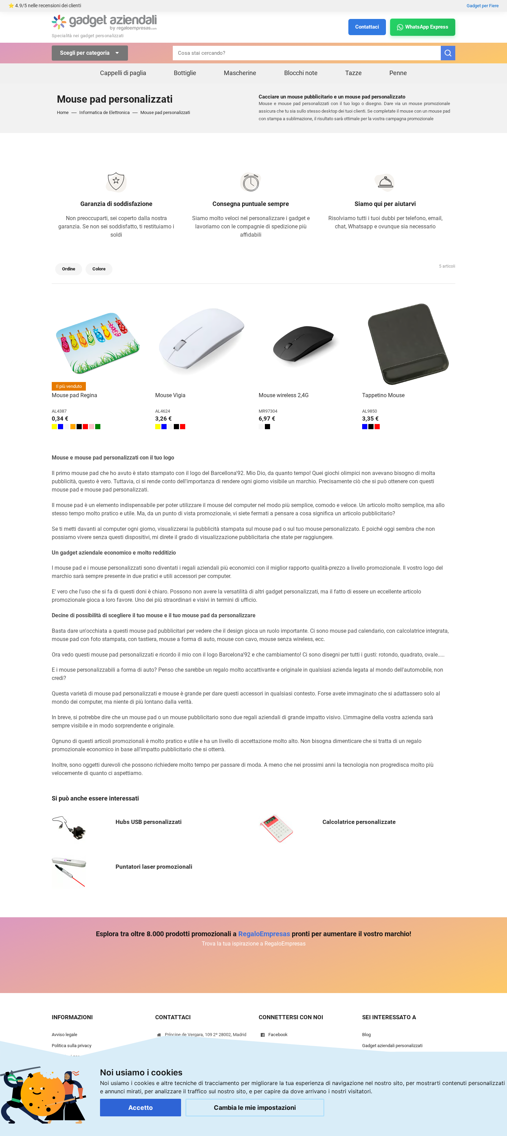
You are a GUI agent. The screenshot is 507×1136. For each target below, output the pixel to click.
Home (63, 112)
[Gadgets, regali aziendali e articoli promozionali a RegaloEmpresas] (104, 22)
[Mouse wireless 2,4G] (305, 344)
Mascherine (240, 72)
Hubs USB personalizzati (149, 821)
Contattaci (367, 27)
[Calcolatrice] (276, 827)
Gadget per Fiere (483, 5)
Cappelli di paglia (123, 72)
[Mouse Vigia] (201, 344)
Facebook (278, 1034)
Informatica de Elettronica (104, 112)
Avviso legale (64, 1034)
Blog (366, 1034)
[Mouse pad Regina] (98, 344)
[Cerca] (448, 53)
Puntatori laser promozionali (154, 866)
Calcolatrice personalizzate (359, 821)
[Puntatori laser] (69, 872)
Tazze (353, 72)
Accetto (140, 1107)
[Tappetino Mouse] (408, 344)
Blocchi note (301, 72)
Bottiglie (185, 72)
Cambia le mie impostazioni (255, 1107)
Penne (398, 72)
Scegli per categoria (85, 53)
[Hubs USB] (69, 827)
